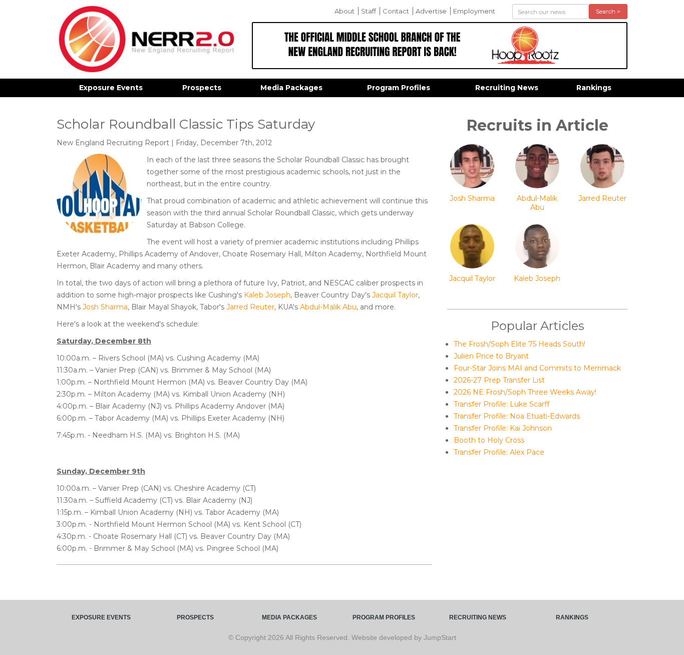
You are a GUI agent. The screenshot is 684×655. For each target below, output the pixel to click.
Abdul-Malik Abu (328, 306)
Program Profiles (398, 87)
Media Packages (291, 87)
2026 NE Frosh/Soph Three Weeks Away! (525, 392)
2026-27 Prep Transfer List (499, 380)
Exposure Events (111, 87)
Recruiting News (506, 87)
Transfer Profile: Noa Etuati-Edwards (517, 416)
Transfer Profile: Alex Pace (499, 452)
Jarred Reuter (250, 306)
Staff (368, 11)
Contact (396, 11)
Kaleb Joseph (267, 294)
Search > (608, 11)
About (344, 11)
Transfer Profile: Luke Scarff (501, 404)
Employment (474, 11)
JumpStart (440, 637)
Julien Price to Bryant (491, 356)
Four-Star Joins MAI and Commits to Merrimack (537, 368)
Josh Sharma (105, 306)
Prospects (201, 87)
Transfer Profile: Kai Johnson (503, 428)
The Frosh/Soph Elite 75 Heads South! (519, 344)
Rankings (593, 87)
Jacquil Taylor (395, 294)
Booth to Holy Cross (489, 440)
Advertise (431, 11)
